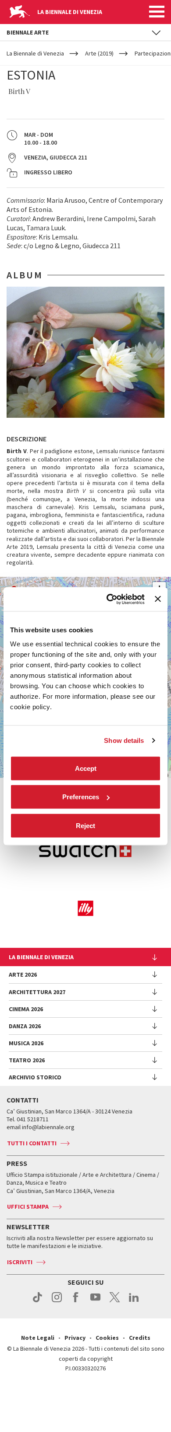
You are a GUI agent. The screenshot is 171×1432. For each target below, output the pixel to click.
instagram (57, 1301)
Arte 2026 (23, 974)
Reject (85, 825)
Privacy (75, 1338)
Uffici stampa (28, 1206)
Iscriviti (19, 1262)
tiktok (37, 1301)
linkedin (134, 1301)
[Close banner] (158, 599)
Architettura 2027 (37, 992)
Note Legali (37, 1338)
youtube (95, 1301)
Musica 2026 (26, 1043)
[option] (85, 352)
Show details (124, 740)
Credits (139, 1338)
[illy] (85, 908)
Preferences (80, 797)
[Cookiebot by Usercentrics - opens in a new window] (109, 599)
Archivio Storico (35, 1077)
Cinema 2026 (26, 1009)
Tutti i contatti (32, 1143)
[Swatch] (85, 851)
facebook (76, 1301)
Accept (85, 768)
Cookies (107, 1338)
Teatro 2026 (27, 1060)
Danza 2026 (25, 1026)
